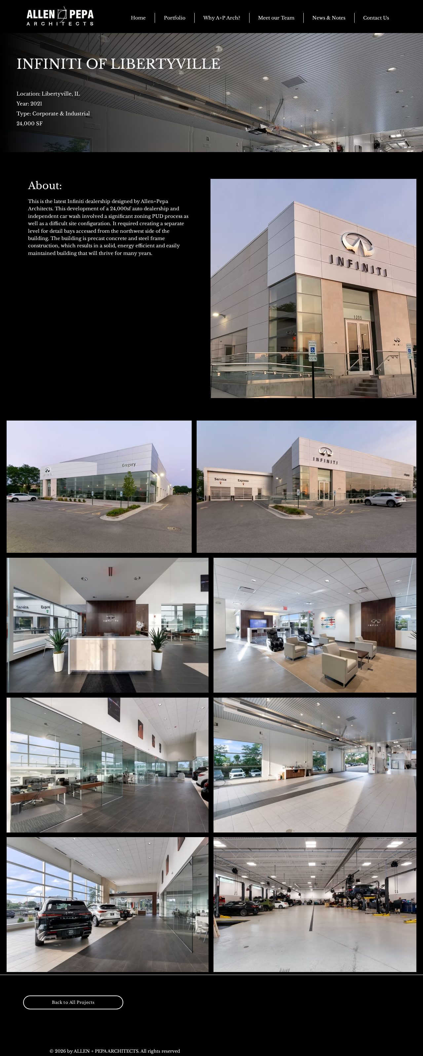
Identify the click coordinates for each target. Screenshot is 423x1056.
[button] (329, 18)
